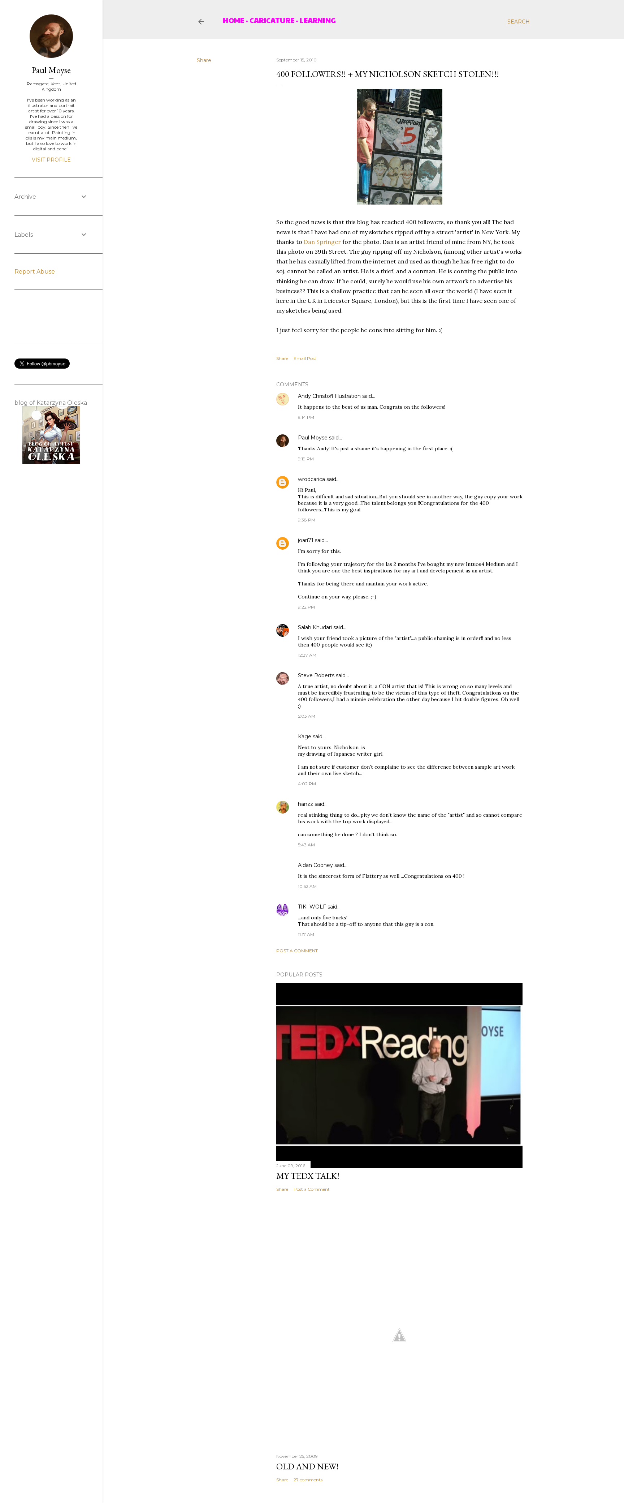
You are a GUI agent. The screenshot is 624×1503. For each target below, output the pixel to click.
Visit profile (51, 159)
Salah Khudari (315, 627)
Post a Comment (297, 950)
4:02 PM (307, 783)
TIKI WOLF (312, 906)
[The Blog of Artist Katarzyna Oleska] (51, 462)
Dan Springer (322, 241)
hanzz (305, 804)
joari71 (305, 540)
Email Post (305, 358)
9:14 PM (306, 417)
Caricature (272, 20)
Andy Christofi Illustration (329, 396)
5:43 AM (306, 844)
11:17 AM (306, 934)
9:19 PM (306, 458)
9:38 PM (306, 520)
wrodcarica (311, 479)
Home (233, 20)
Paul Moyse (313, 437)
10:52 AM (307, 886)
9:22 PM (306, 607)
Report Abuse (34, 271)
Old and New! (307, 1466)
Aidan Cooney (315, 865)
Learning (318, 20)
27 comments (308, 1479)
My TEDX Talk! (307, 1175)
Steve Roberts (316, 675)
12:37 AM (307, 655)
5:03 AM (306, 716)
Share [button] (204, 60)
